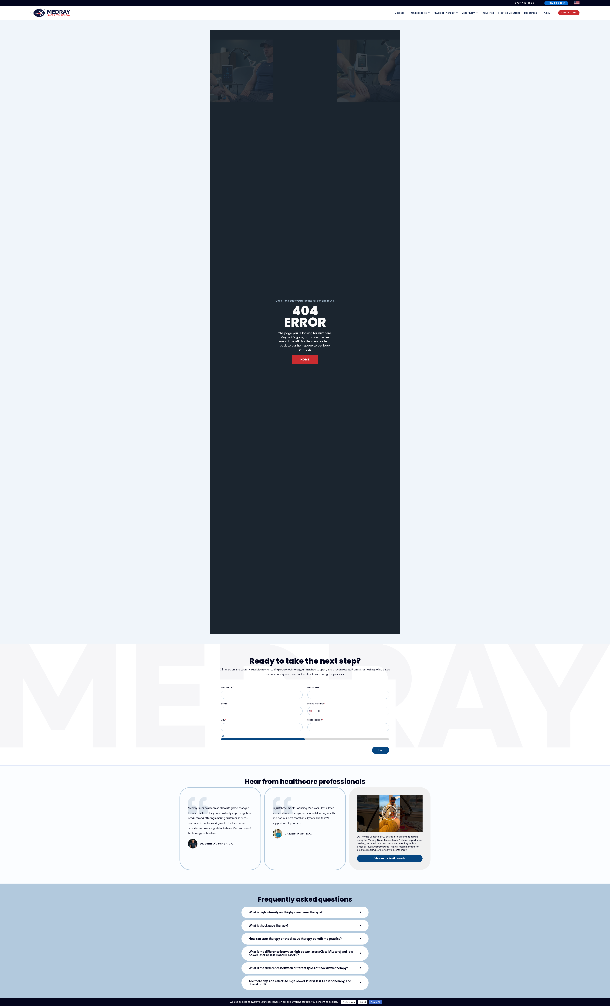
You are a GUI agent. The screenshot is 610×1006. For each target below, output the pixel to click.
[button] (390, 813)
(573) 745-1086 (524, 2)
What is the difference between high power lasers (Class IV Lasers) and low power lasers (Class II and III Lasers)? (301, 953)
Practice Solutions (509, 12)
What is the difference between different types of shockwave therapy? (298, 968)
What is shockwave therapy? (268, 925)
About (548, 12)
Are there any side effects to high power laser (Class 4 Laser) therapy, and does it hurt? (300, 982)
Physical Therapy (444, 12)
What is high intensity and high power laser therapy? (285, 912)
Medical (399, 12)
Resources (530, 12)
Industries (488, 12)
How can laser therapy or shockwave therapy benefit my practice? (295, 938)
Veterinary (468, 12)
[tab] (305, 912)
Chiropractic (419, 12)
